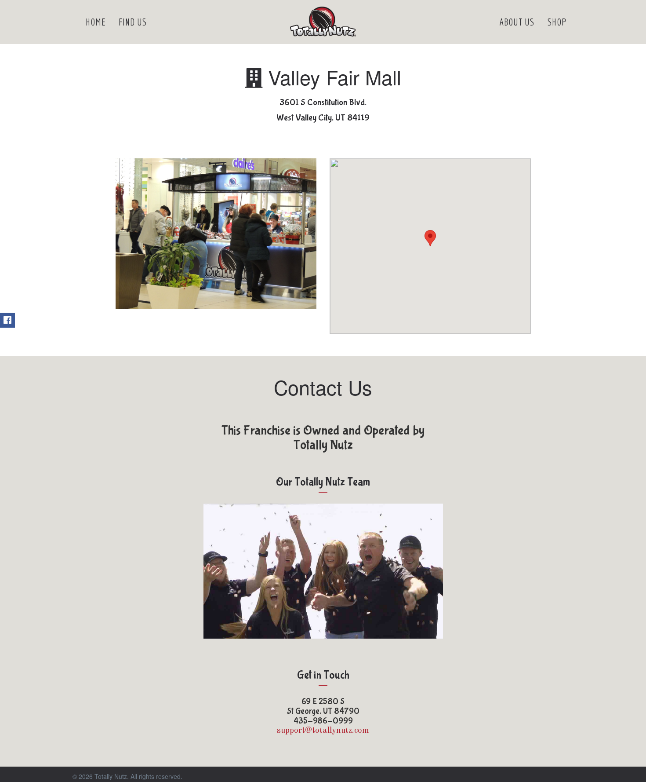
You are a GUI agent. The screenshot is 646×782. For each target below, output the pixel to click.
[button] (430, 238)
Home (95, 21)
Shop (557, 21)
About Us (516, 21)
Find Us (133, 21)
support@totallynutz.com (323, 731)
